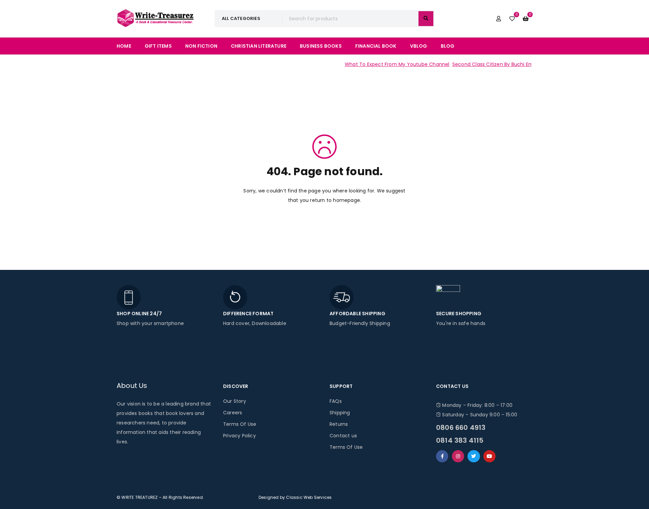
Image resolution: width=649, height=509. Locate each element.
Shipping (340, 412)
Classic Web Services (309, 497)
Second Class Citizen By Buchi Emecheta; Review (504, 64)
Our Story (234, 401)
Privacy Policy (239, 435)
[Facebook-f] (442, 456)
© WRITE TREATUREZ (137, 497)
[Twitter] (473, 456)
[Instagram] (458, 456)
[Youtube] (489, 456)
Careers (232, 412)
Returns (339, 424)
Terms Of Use (239, 424)
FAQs (336, 401)
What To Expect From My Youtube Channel (390, 64)
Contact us (343, 435)
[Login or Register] (498, 18)
